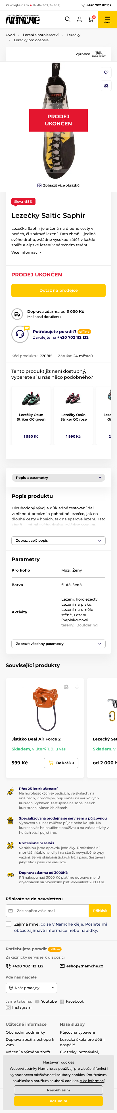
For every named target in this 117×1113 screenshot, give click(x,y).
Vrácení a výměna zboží (28, 1052)
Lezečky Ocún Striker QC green (31, 417)
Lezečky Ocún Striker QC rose (73, 417)
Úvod (10, 35)
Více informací (92, 1081)
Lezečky (73, 35)
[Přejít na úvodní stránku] (23, 19)
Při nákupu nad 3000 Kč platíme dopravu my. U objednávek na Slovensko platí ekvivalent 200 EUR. (62, 879)
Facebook (75, 1001)
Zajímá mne (26, 924)
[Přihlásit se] (79, 19)
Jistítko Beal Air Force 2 (36, 739)
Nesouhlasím (58, 1090)
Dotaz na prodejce (58, 290)
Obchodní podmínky (25, 1032)
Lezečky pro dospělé (31, 40)
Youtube (49, 1001)
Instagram (22, 1007)
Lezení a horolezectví (40, 35)
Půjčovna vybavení (77, 1032)
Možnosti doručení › (44, 317)
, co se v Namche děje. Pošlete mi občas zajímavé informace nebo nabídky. (60, 927)
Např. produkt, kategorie (42, 48)
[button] (68, 19)
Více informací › (26, 252)
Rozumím (58, 1101)
